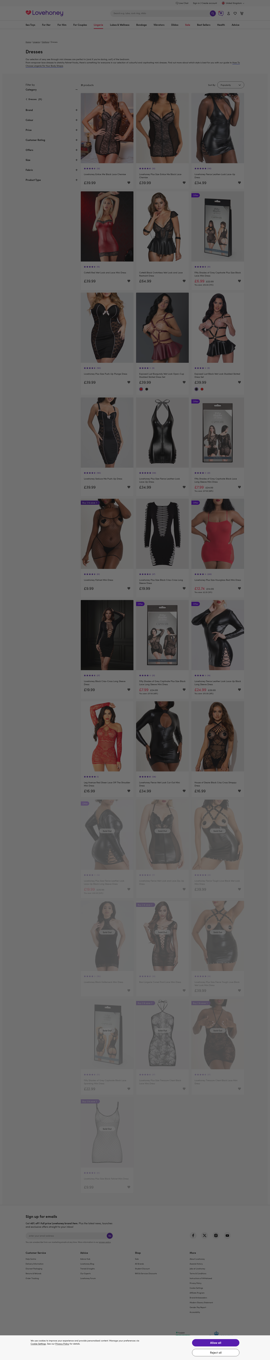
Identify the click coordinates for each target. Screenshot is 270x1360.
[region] (135, 1347)
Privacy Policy (62, 1344)
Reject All (216, 1352)
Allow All (215, 1343)
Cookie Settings (38, 1344)
